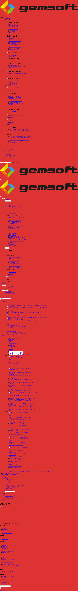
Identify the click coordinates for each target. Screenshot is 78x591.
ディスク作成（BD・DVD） (15, 338)
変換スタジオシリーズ (6, 577)
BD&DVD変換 (5, 547)
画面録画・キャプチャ (14, 344)
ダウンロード (5, 145)
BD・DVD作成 (5, 530)
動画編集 (11, 349)
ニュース (4, 537)
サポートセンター (8, 150)
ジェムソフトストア (9, 154)
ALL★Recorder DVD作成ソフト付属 (16, 74)
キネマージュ (7, 482)
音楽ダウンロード (12, 341)
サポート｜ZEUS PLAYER (7, 560)
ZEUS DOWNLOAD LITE (15, 30)
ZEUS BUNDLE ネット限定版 (15, 25)
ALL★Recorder (12, 76)
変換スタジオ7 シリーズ (9, 479)
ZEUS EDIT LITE (13, 31)
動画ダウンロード (12, 340)
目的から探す (7, 18)
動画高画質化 (5, 529)
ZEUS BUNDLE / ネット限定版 (15, 206)
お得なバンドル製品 (16, 353)
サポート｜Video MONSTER (8, 564)
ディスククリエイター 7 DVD (15, 47)
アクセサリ (7, 276)
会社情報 (4, 582)
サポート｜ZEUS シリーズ (7, 562)
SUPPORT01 (2, 523)
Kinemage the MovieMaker (14, 65)
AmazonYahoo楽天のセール (11, 155)
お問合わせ (4, 557)
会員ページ (4, 158)
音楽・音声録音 (12, 343)
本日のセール (5, 290)
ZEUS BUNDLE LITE (13, 26)
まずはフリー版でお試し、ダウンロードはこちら (19, 354)
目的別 (6, 337)
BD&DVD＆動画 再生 (6, 543)
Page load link (2, 590)
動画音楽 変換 (12, 345)
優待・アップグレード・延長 (10, 156)
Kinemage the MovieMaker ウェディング (17, 66)
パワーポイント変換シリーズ (8, 576)
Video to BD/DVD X (13, 55)
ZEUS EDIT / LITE (13, 212)
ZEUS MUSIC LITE (13, 29)
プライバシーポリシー (6, 583)
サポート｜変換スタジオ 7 (7, 563)
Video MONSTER (12, 60)
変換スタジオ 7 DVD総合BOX (15, 41)
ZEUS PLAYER (12, 24)
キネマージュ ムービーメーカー (8, 531)
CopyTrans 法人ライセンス (7, 571)
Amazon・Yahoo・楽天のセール (11, 497)
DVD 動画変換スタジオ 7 (14, 44)
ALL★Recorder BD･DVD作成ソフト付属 (17, 73)
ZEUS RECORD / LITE (13, 208)
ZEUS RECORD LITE (14, 27)
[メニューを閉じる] (0, 196)
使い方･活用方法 (5, 147)
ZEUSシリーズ (8, 478)
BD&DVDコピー (5, 548)
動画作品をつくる (12, 350)
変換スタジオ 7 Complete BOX (15, 39)
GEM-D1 (11, 281)
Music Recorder (12, 49)
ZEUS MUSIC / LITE (13, 209)
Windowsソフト (7, 200)
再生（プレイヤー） (13, 339)
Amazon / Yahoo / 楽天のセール (11, 292)
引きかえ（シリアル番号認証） (8, 559)
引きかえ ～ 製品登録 (9, 149)
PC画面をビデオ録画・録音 (7, 551)
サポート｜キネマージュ (7, 566)
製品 (3, 198)
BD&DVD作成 (5, 546)
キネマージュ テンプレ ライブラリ (16, 67)
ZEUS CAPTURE (12, 32)
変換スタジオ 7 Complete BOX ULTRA (17, 38)
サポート (4, 285)
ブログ (3, 151)
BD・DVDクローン (13, 347)
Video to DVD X (12, 56)
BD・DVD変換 (12, 346)
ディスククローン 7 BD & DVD (15, 48)
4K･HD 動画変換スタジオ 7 (14, 42)
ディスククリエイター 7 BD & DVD (16, 45)
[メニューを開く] (0, 179)
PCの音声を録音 (5, 552)
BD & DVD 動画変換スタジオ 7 (15, 43)
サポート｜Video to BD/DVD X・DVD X (10, 565)
